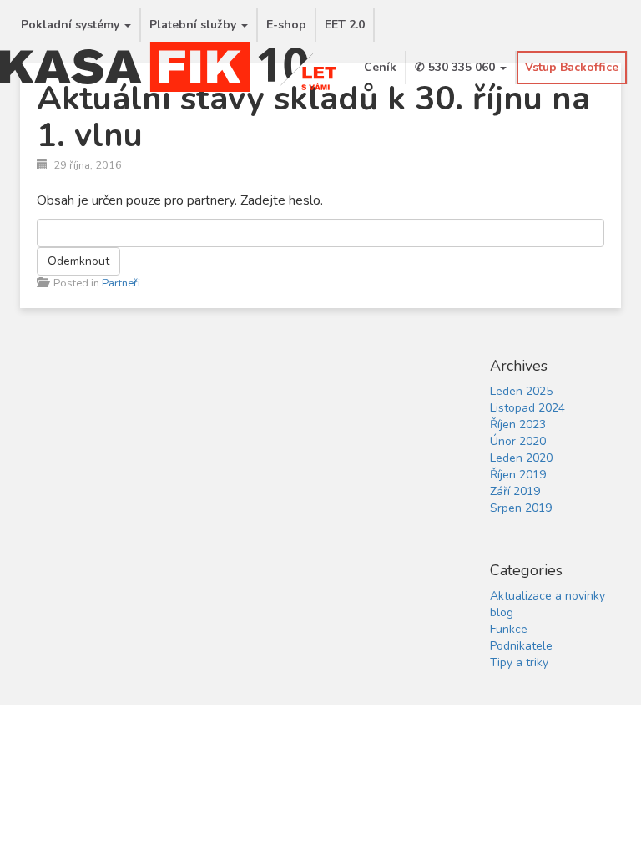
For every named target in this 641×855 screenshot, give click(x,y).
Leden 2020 (521, 458)
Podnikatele (521, 646)
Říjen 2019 (518, 475)
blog (501, 612)
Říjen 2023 (518, 425)
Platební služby (194, 25)
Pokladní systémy (72, 25)
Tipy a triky (519, 662)
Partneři (121, 283)
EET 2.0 (345, 25)
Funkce (508, 629)
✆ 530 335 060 (456, 67)
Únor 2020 (518, 441)
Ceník (380, 67)
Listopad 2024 (527, 408)
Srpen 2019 (521, 508)
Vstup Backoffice (571, 67)
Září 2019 (515, 491)
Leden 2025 (521, 391)
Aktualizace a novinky (547, 596)
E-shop (286, 25)
